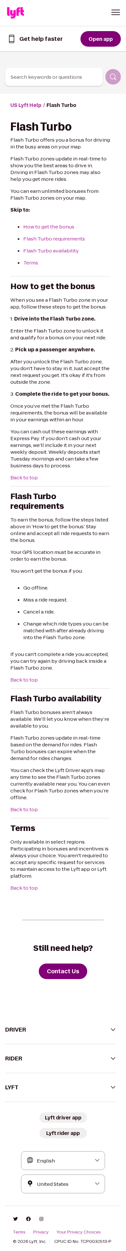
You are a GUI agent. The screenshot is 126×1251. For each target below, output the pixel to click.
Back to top (24, 477)
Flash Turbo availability (51, 250)
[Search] (113, 77)
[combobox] (54, 77)
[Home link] (15, 13)
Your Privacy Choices (79, 1232)
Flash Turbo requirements (54, 238)
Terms (30, 262)
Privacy (41, 1232)
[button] (115, 12)
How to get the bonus (48, 226)
